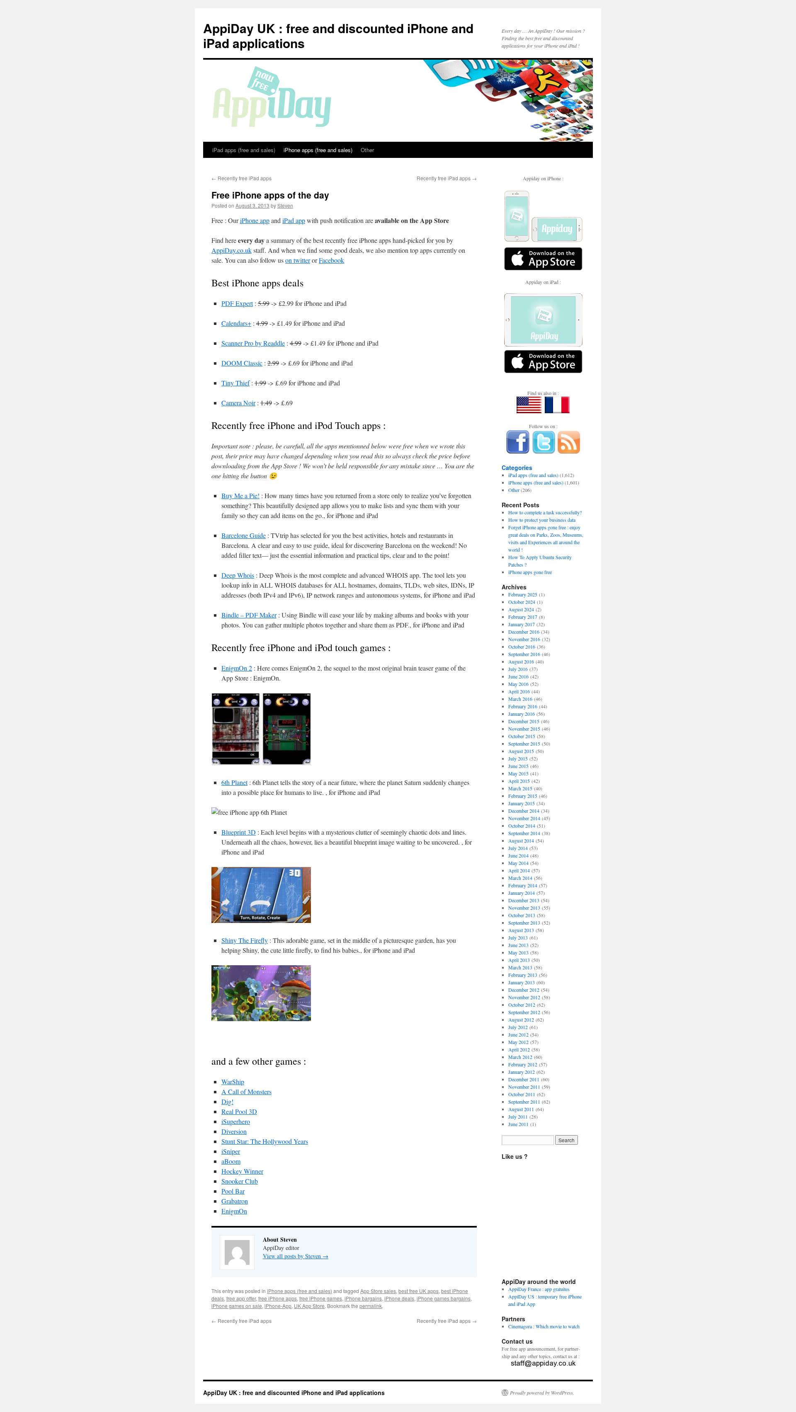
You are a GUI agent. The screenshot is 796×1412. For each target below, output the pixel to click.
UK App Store (309, 1305)
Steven (285, 205)
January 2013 (521, 982)
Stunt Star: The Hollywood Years (264, 1141)
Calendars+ (236, 323)
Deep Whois (237, 575)
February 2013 (522, 974)
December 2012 (523, 989)
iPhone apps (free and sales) (318, 150)
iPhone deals (399, 1298)
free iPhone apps (277, 1298)
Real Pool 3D (239, 1111)
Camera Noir (238, 402)
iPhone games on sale (236, 1305)
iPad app (293, 220)
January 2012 (521, 1071)
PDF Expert (237, 303)
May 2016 (518, 684)
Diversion (234, 1131)
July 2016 (518, 669)
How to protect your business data (541, 519)
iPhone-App (278, 1305)
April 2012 (519, 1049)
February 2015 (522, 795)
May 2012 (518, 1042)
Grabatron (234, 1200)
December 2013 (523, 900)
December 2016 (523, 631)
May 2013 (518, 952)
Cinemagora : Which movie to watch (544, 1326)
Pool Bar (233, 1191)
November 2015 (524, 728)
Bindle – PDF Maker (249, 614)
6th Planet (234, 782)
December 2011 (523, 1079)
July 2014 (518, 848)
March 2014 (520, 877)
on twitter (297, 260)
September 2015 (524, 743)
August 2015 (521, 751)
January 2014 (521, 892)
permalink (370, 1305)
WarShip (232, 1081)
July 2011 (518, 1116)
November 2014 (524, 818)
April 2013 (519, 960)
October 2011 (521, 1094)
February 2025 (522, 594)
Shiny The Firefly (244, 940)
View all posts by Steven (295, 1256)
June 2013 (518, 945)
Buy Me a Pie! (240, 495)
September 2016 (524, 654)
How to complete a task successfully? (545, 512)
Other (367, 150)
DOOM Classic (241, 362)
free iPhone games (320, 1298)
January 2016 (521, 713)
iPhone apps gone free (530, 572)
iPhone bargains (363, 1298)
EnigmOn (234, 1210)
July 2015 (518, 758)
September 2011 (524, 1101)
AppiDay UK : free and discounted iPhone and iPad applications (338, 35)
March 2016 (520, 698)
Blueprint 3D (238, 832)
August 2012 (521, 1019)
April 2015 (519, 780)
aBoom (230, 1161)
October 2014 (521, 825)
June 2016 (518, 676)
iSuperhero (235, 1121)
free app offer (241, 1298)
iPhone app (254, 220)
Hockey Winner (242, 1171)
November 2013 (524, 907)
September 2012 (524, 1012)
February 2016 (522, 706)
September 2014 (524, 833)
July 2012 (518, 1027)
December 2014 (523, 810)
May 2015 (518, 773)
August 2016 (521, 661)
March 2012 (520, 1057)
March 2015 (520, 788)
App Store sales (378, 1290)
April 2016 (519, 691)
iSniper (230, 1151)
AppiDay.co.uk (231, 250)
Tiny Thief (235, 382)
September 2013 (524, 922)
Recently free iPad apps (241, 178)
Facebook (331, 260)
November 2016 (524, 639)
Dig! (227, 1101)
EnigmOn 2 (236, 668)
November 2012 (524, 997)
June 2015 (518, 766)
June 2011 (518, 1124)
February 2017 (522, 616)
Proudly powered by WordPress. (542, 1392)
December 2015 (523, 721)
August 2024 (521, 609)
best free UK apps (418, 1290)
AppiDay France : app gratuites (539, 1289)
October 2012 (521, 1004)
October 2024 (521, 601)
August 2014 (521, 840)
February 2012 (522, 1064)
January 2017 (521, 624)
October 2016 (521, 646)
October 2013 (521, 915)
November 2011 (524, 1086)
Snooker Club (239, 1181)
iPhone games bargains (444, 1298)
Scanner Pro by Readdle (253, 343)
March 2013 (520, 967)
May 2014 (518, 863)
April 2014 (519, 870)
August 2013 (521, 930)
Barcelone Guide (243, 535)
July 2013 (518, 937)
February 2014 (522, 885)
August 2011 (521, 1109)
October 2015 (521, 736)
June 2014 (518, 855)
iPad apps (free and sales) (243, 150)
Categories (517, 467)
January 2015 (521, 803)
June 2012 (518, 1034)
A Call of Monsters (246, 1091)
